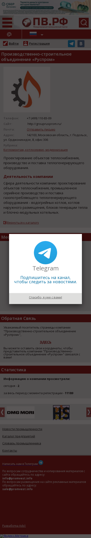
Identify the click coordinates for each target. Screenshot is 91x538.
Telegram (45, 268)
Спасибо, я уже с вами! (45, 297)
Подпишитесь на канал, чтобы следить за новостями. (45, 279)
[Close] (82, 234)
